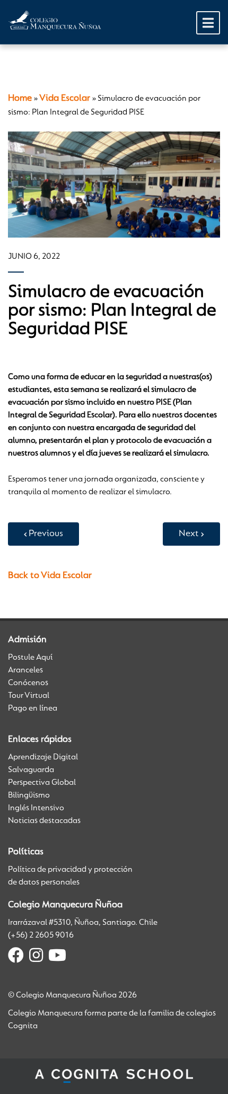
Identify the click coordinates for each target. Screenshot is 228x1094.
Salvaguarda (31, 770)
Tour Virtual (28, 696)
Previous (46, 534)
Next (189, 534)
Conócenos (28, 683)
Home (20, 98)
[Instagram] (36, 957)
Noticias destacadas (44, 821)
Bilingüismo (29, 795)
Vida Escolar (64, 98)
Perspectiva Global (42, 782)
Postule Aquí (30, 657)
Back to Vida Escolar (50, 576)
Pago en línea (32, 708)
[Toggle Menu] (208, 22)
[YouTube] (57, 957)
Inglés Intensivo (36, 808)
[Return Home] (55, 20)
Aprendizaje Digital (43, 757)
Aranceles (25, 670)
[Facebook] (16, 957)
